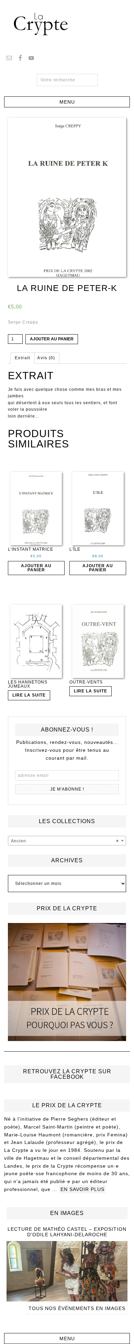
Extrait (22, 357)
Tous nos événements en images (77, 1308)
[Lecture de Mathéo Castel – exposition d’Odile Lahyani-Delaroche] (67, 1298)
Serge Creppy (23, 322)
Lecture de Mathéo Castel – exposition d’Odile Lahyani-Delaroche (67, 1232)
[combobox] (67, 840)
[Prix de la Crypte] (67, 982)
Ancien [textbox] (65, 841)
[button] (67, 101)
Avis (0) (46, 357)
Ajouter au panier (52, 339)
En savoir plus (82, 1189)
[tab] (22, 358)
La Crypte (67, 24)
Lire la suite (29, 695)
